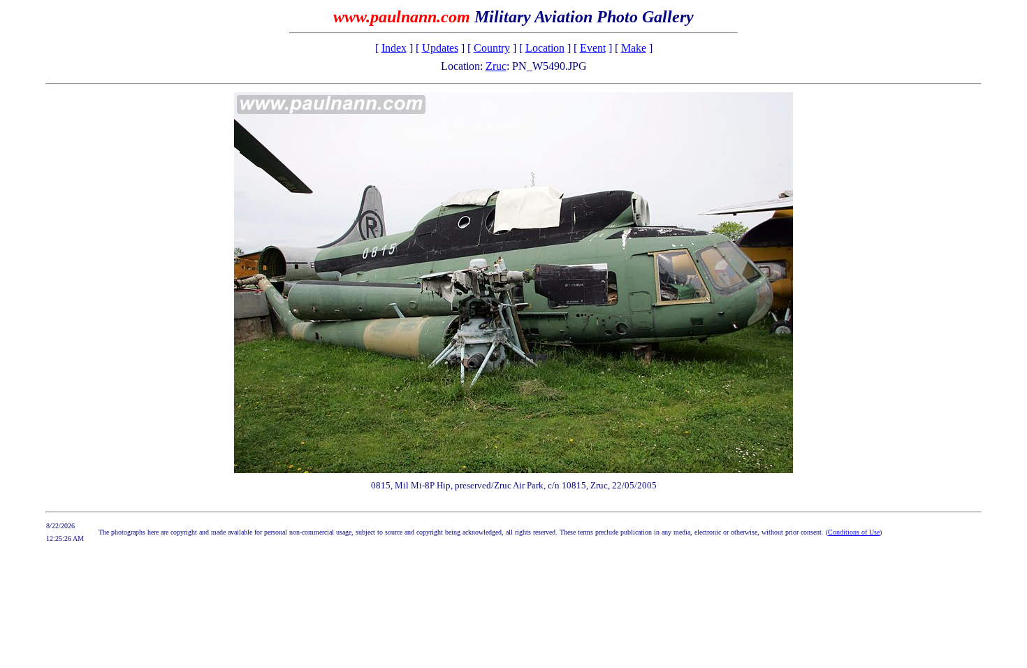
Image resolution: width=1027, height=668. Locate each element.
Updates (440, 48)
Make (633, 48)
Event (593, 48)
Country (492, 48)
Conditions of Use (854, 532)
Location (545, 48)
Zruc (496, 66)
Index (394, 48)
